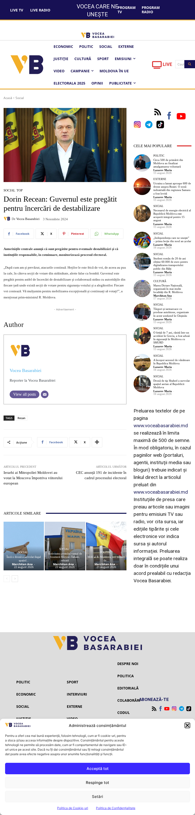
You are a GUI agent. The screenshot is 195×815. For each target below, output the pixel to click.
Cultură (159, 281)
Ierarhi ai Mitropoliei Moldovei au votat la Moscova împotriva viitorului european (33, 478)
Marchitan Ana (22, 564)
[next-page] (15, 578)
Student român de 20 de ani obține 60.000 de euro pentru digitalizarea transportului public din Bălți (170, 263)
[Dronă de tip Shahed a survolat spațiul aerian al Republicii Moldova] (142, 383)
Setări (97, 796)
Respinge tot (97, 782)
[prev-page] (7, 578)
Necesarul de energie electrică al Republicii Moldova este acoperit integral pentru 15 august (172, 215)
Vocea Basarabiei (28, 218)
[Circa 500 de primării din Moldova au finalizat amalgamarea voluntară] (142, 163)
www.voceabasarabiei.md (161, 426)
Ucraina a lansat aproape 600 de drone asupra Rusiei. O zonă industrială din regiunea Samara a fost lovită (172, 188)
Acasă (8, 98)
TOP (20, 190)
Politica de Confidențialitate (115, 808)
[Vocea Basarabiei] (8, 218)
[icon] (157, 66)
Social (19, 98)
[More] (97, 442)
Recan (21, 418)
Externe (159, 179)
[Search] (189, 64)
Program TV (127, 9)
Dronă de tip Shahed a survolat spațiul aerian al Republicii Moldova (171, 384)
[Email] (44, 394)
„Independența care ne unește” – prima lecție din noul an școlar (172, 239)
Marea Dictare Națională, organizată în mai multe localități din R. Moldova (168, 289)
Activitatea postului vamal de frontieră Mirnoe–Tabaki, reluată (65, 557)
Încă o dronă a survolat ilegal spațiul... (24, 558)
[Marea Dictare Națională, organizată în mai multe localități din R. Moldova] (142, 288)
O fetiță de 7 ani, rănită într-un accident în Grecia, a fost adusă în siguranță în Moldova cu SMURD (171, 337)
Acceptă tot (98, 768)
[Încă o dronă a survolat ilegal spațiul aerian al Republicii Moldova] (24, 546)
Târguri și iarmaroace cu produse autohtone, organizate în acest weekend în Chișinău (171, 312)
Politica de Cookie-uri (72, 808)
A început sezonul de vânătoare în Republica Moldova (171, 361)
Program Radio (151, 9)
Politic (105, 552)
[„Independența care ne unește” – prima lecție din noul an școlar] (142, 240)
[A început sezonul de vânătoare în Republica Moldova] (142, 362)
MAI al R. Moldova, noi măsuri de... (106, 558)
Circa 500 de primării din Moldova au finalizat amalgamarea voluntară (168, 163)
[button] (187, 725)
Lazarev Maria (162, 170)
